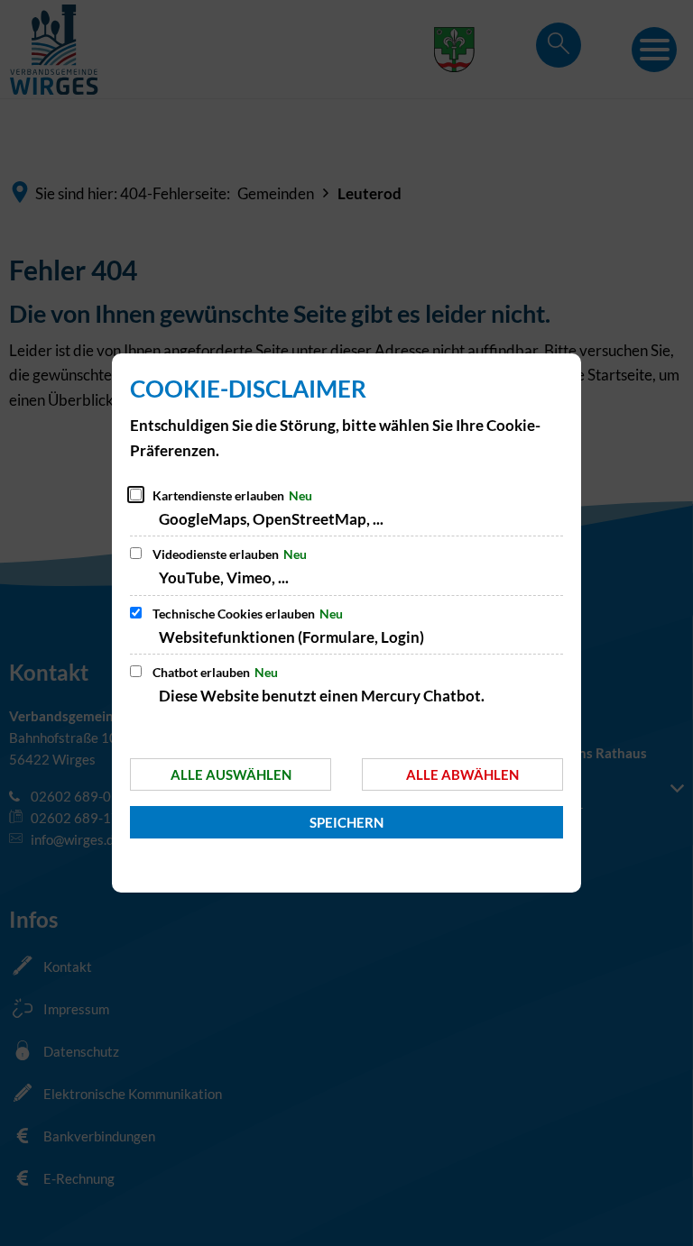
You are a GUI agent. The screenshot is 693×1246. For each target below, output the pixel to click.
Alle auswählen (231, 774)
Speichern (346, 822)
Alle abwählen (462, 774)
